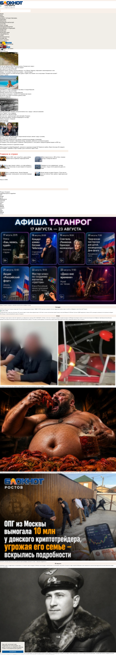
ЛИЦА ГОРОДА (4, 25)
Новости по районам (5, 97)
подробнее (13, 193)
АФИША (2, 16)
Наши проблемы (4, 120)
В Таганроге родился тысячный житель (104, 472)
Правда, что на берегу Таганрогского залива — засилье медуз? (16, 72)
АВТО (1, 15)
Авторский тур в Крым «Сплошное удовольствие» (13, 95)
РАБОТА (9, 42)
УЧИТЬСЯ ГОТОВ (8, 44)
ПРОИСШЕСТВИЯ (4, 32)
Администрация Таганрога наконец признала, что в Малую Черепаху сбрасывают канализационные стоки (27, 70)
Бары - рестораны (8, 48)
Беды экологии (4, 51)
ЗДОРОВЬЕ (3, 19)
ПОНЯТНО (13, 651)
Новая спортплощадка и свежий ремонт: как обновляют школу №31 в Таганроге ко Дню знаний (56, 565)
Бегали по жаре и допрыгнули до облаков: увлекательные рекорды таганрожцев (21, 139)
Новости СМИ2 (4, 179)
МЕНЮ (2, 14)
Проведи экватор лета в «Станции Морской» (11, 92)
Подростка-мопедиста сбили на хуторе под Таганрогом (82, 317)
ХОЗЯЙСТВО (3, 38)
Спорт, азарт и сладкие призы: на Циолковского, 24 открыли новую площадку (18, 565)
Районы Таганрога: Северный (7, 119)
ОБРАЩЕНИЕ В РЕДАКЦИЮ (7, 28)
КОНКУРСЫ (3, 21)
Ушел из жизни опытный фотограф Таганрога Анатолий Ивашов (54, 312)
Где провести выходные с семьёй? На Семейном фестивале (15, 94)
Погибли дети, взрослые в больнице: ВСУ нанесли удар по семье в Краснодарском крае (20, 312)
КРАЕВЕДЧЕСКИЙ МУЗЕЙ (7, 22)
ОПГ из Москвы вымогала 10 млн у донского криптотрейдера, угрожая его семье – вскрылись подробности (24, 561)
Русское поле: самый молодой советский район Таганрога (15, 116)
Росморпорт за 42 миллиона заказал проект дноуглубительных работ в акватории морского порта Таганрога (61, 319)
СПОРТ (2, 35)
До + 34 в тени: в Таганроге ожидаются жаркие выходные (56, 317)
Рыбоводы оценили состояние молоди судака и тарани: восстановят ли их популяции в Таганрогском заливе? (28, 73)
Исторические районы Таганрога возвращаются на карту (14, 117)
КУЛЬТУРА (3, 24)
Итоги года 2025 (4, 121)
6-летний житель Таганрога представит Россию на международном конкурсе (18, 309)
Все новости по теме (5, 69)
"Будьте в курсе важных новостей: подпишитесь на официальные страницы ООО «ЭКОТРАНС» (22, 317)
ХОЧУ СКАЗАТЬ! (4, 40)
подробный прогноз (5, 193)
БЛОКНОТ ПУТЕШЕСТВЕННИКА (8, 18)
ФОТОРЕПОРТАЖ (4, 37)
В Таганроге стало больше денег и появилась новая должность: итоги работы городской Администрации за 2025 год (30, 142)
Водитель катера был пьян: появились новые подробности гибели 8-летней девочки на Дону (21, 386)
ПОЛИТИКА (3, 31)
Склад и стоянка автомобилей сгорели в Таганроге (12, 313)
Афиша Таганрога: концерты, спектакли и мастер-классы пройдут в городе (15, 305)
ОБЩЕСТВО (3, 29)
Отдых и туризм (4, 75)
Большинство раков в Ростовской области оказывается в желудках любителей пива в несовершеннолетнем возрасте (26, 472)
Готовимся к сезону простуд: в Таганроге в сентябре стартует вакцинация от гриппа (64, 653)
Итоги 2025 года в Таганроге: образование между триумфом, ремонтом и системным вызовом (24, 140)
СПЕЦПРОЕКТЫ (4, 34)
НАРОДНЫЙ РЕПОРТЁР (6, 27)
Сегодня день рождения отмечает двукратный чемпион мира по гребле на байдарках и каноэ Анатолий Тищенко (63, 309)
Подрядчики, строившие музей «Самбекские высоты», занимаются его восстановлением (74, 472)
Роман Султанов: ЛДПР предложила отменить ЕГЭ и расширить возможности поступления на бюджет (92, 312)
